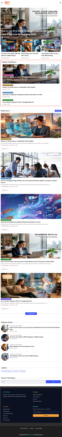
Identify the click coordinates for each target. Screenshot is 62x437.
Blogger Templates (26, 431)
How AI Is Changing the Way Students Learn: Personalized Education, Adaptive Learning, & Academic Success (29, 181)
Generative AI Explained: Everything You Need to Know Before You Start (22, 94)
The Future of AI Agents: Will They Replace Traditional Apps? (10, 54)
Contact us (5, 418)
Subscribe (46, 415)
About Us (5, 415)
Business (16, 371)
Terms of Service (24, 428)
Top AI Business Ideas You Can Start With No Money (49, 54)
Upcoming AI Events (8, 413)
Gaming (35, 399)
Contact (32, 428)
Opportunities (6, 409)
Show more (58, 110)
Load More (30, 313)
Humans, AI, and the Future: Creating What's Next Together (19, 87)
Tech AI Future (31, 434)
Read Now (4, 148)
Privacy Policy (38, 428)
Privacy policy (6, 420)
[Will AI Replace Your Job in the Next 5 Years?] (5, 347)
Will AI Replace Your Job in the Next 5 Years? (29, 54)
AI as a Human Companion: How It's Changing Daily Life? (18, 102)
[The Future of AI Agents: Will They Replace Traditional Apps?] (5, 338)
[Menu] (2, 2)
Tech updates (36, 396)
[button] (60, 2)
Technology (22, 371)
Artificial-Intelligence (7, 371)
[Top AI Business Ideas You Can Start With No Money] (5, 357)
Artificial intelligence (37, 394)
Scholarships (6, 411)
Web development (37, 401)
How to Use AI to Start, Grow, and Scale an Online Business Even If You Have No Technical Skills (27, 261)
